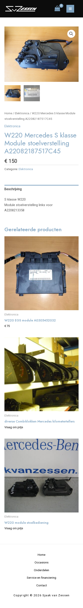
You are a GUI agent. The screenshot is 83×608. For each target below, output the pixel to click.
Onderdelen (41, 570)
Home (8, 113)
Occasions (41, 562)
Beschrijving (13, 189)
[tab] (41, 189)
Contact (41, 585)
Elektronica (22, 113)
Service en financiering (41, 577)
